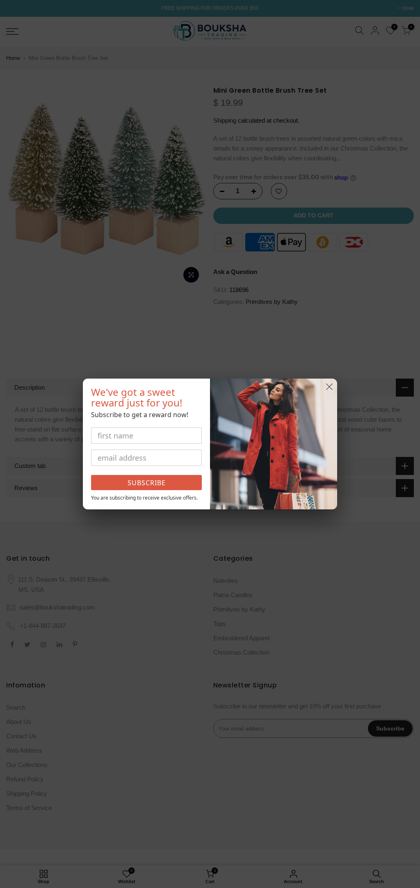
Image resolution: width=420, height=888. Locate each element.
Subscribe (147, 482)
